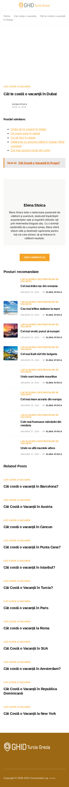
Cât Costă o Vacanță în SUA (26, 648)
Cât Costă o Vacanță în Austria (28, 507)
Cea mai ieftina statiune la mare (40, 308)
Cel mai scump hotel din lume (30, 150)
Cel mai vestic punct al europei (40, 331)
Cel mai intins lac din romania (39, 286)
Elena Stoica (19, 104)
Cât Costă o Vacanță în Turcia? (28, 588)
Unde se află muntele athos (38, 448)
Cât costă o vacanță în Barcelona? (31, 486)
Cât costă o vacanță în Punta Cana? (32, 547)
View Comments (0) (34, 257)
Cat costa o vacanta (25, 16)
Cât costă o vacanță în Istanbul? (29, 567)
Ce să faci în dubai (23, 137)
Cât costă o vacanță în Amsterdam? (32, 669)
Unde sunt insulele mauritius (39, 376)
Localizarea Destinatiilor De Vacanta (40, 280)
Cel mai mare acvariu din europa (41, 399)
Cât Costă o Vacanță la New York (30, 714)
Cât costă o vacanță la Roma (26, 628)
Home (7, 16)
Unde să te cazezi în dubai (28, 129)
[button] (5, 5)
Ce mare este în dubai (25, 133)
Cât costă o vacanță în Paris (26, 608)
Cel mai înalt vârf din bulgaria (39, 354)
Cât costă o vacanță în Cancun (28, 527)
